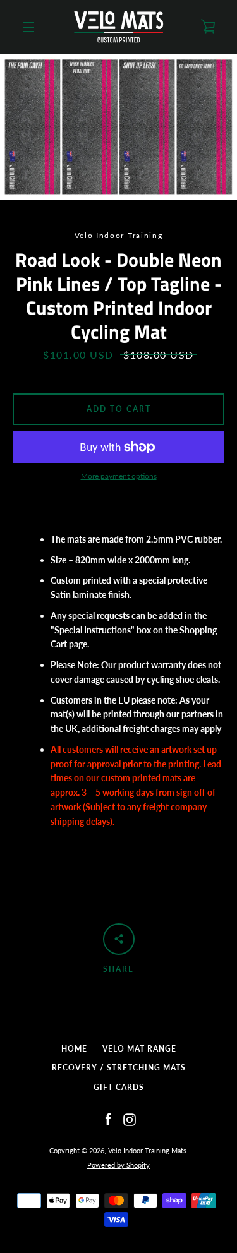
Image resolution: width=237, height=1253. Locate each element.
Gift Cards (119, 1087)
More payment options (119, 476)
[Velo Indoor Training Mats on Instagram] (129, 1118)
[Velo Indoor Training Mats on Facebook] (108, 1118)
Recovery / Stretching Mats (119, 1067)
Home (74, 1048)
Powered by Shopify (118, 1165)
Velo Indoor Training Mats (147, 1150)
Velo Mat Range (139, 1048)
